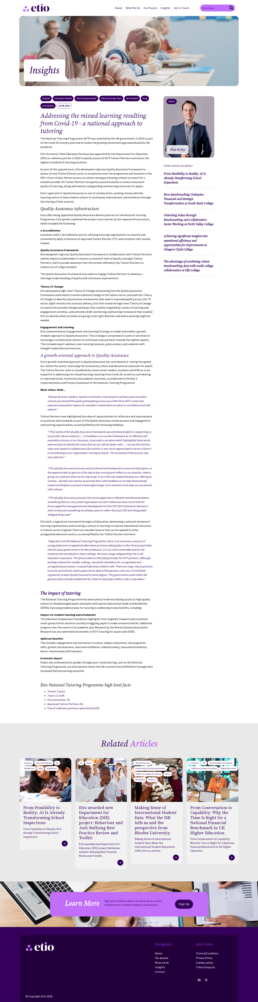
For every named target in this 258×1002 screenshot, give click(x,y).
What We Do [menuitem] (133, 8)
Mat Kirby (177, 149)
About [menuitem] (118, 8)
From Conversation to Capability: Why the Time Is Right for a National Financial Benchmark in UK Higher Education (212, 844)
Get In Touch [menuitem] (181, 8)
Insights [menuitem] (165, 8)
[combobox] (217, 8)
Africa (167, 774)
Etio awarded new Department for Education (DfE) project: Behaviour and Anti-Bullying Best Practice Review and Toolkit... (99, 849)
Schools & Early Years (111, 98)
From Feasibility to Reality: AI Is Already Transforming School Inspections (42, 833)
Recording (139, 779)
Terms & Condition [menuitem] (207, 953)
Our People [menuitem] (150, 8)
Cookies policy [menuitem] (204, 962)
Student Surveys (142, 763)
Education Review (63, 98)
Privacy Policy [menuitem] (204, 958)
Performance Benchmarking (148, 774)
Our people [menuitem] (161, 958)
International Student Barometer (150, 768)
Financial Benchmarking (220, 763)
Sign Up (184, 904)
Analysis (46, 98)
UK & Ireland (132, 98)
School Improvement (86, 98)
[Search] (231, 8)
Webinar (152, 779)
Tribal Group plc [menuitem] (205, 967)
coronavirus (48, 105)
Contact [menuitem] (160, 971)
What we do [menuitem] (162, 962)
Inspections (52, 768)
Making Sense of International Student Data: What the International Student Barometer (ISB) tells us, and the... (155, 844)
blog (145, 98)
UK (57, 763)
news (89, 763)
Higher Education (228, 768)
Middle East (29, 768)
